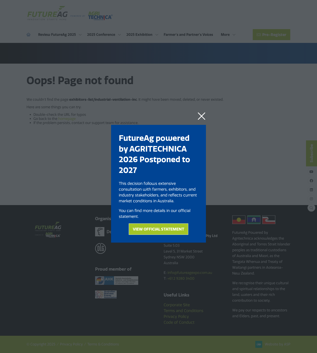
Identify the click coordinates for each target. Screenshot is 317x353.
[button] (201, 116)
